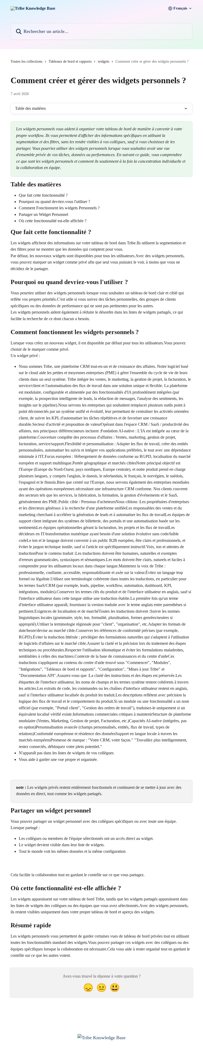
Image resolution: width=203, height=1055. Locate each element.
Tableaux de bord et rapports (70, 61)
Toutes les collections (26, 61)
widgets (103, 61)
